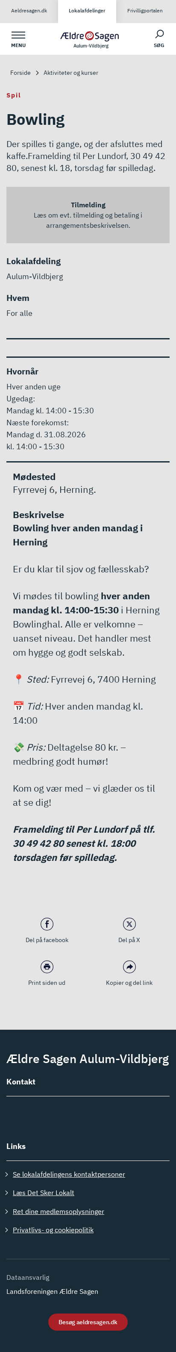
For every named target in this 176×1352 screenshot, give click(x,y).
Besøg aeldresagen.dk (88, 1322)
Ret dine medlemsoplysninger (58, 1211)
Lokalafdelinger (87, 10)
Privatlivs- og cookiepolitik (53, 1229)
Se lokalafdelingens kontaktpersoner (69, 1174)
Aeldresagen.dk (29, 10)
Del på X (129, 940)
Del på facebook (47, 940)
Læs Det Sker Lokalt (43, 1192)
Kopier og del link (129, 983)
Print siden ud (46, 983)
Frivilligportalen (145, 10)
